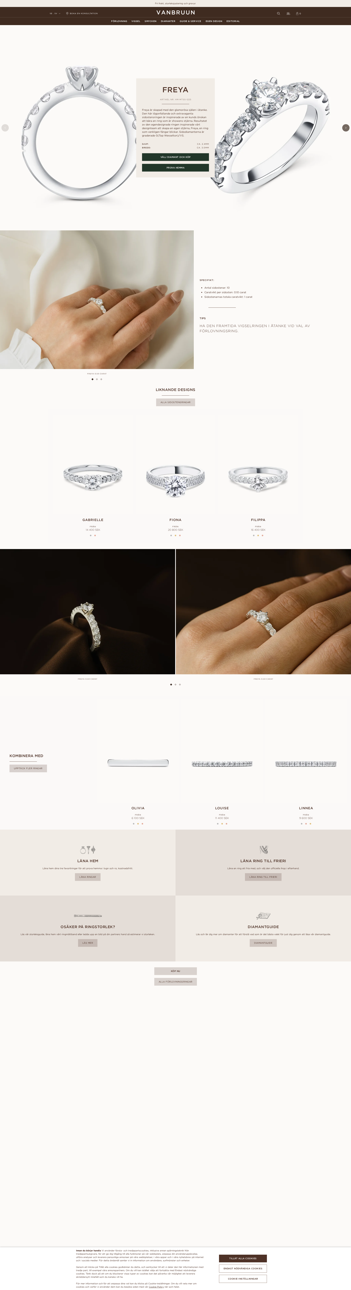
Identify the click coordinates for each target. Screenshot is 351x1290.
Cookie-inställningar (243, 1278)
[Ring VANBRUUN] (288, 13)
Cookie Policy (156, 1286)
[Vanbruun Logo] (175, 12)
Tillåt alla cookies (243, 1258)
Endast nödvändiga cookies (243, 1268)
